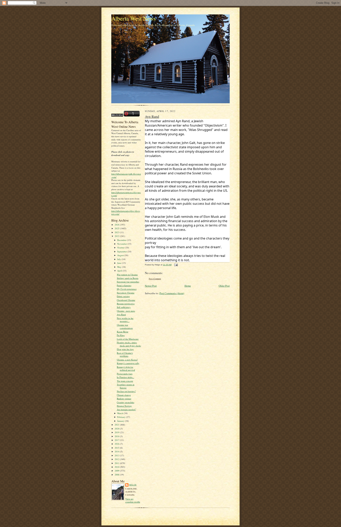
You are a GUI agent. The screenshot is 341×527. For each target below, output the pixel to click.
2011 (117, 463)
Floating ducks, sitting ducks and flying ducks (129, 344)
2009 (117, 470)
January (121, 420)
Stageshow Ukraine (125, 292)
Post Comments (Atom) (171, 293)
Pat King (121, 335)
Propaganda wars (124, 373)
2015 (117, 447)
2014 (117, 451)
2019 (117, 432)
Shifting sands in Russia (127, 278)
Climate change (124, 395)
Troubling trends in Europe (125, 386)
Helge (133, 484)
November (122, 243)
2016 (117, 443)
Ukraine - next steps (126, 310)
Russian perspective (126, 303)
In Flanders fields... (125, 377)
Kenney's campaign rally (128, 363)
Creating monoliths (125, 402)
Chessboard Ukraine (126, 300)
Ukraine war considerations (125, 326)
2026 (117, 224)
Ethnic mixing (123, 296)
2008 (117, 474)
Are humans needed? (126, 409)
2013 (117, 455)
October (121, 247)
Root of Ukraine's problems (125, 354)
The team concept (125, 381)
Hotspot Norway (124, 405)
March (120, 413)
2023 (117, 232)
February (121, 416)
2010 (117, 466)
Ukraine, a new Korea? (127, 359)
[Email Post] (175, 265)
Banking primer (124, 398)
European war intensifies (128, 281)
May (119, 266)
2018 (117, 436)
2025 (117, 228)
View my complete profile (132, 500)
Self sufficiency (124, 307)
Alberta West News (133, 18)
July (119, 259)
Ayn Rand (121, 314)
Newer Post (151, 285)
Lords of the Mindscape (128, 338)
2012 (117, 459)
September (122, 251)
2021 (117, 424)
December (122, 240)
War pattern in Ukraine (127, 274)
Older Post (224, 285)
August (120, 255)
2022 (117, 236)
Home (188, 285)
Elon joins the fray (125, 349)
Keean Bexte (122, 331)
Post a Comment (155, 278)
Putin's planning (124, 285)
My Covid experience (127, 288)
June (119, 262)
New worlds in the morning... (125, 320)
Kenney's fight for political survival (126, 368)
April (120, 270)
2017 (117, 440)
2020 (117, 428)
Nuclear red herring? (126, 391)
